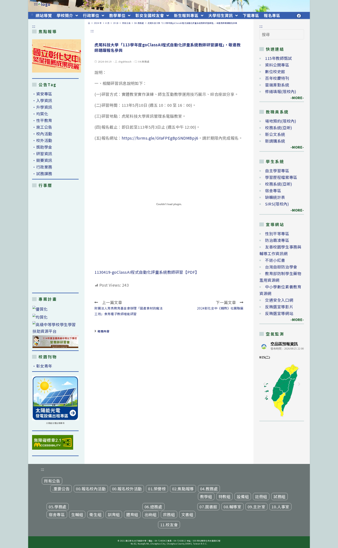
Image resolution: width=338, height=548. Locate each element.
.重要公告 (61, 488)
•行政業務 (42, 167)
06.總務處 (153, 506)
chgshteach (125, 61)
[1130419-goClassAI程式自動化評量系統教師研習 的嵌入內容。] (169, 204)
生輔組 (77, 514)
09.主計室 (256, 506)
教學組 (206, 496)
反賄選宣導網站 (279, 313)
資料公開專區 (277, 65)
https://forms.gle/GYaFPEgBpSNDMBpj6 (160, 138)
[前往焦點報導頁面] (56, 55)
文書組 (187, 514)
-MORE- (295, 97)
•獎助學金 (42, 147)
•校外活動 (42, 140)
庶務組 (169, 514)
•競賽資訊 (42, 160)
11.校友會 (169, 524)
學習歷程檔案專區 (281, 177)
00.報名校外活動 (127, 488)
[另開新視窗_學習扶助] (55, 328)
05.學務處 (58, 506)
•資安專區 (42, 94)
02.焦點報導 (183, 488)
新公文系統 (275, 134)
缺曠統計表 (275, 197)
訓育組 (114, 514)
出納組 (151, 514)
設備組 (243, 496)
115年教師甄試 (278, 58)
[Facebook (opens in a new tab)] (299, 15)
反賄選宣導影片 (279, 306)
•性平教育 (42, 120)
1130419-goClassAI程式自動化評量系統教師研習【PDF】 (146, 272)
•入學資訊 (42, 100)
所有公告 (52, 481)
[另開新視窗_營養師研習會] (55, 341)
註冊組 (261, 496)
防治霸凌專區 (277, 240)
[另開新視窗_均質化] (55, 316)
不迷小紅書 (275, 260)
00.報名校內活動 (91, 488)
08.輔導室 (232, 506)
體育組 (132, 514)
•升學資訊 (42, 107)
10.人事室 (280, 506)
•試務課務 (42, 173)
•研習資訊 (42, 153)
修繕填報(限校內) (280, 91)
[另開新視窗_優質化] (55, 309)
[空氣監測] (281, 379)
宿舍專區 (273, 190)
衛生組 (95, 514)
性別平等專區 (277, 233)
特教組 (224, 496)
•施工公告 (42, 127)
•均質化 (40, 114)
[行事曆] (55, 240)
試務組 (279, 496)
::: (36, 3)
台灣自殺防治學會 (281, 267)
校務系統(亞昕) (278, 127)
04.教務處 (143, 61)
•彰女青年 (42, 366)
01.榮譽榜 (157, 488)
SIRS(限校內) (277, 204)
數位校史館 (275, 71)
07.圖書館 (208, 506)
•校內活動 (42, 133)
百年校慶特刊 (277, 78)
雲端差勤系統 (277, 85)
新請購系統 (275, 141)
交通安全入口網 (279, 300)
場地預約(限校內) (280, 121)
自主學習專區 (277, 170)
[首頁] (89, 23)
